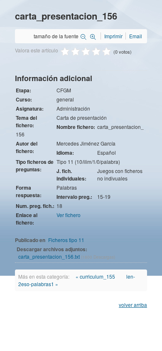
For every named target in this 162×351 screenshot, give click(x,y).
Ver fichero (68, 214)
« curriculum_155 (95, 276)
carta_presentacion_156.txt (49, 256)
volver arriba (133, 304)
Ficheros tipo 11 (66, 239)
